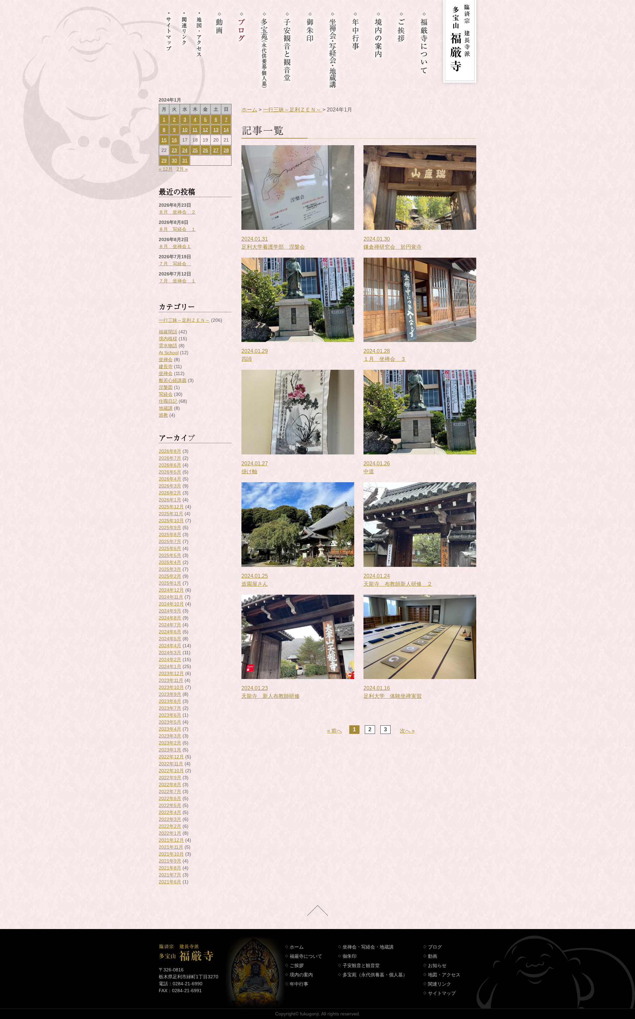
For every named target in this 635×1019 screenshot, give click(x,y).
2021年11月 (171, 847)
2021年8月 (170, 867)
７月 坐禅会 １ (177, 280)
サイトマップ (442, 993)
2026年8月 (170, 451)
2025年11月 (171, 513)
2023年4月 (170, 729)
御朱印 (350, 956)
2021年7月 (170, 874)
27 (216, 150)
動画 (432, 956)
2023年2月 (170, 742)
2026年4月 (170, 479)
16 (174, 140)
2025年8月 (170, 534)
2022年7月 (170, 791)
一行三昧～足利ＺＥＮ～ (184, 320)
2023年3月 (170, 736)
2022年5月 (170, 805)
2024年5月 (170, 638)
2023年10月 (171, 687)
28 (226, 150)
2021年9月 (170, 861)
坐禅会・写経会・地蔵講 (368, 947)
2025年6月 (170, 548)
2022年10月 (171, 770)
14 (226, 129)
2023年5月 (170, 722)
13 (216, 129)
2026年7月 (170, 458)
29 (164, 160)
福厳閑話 (168, 331)
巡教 (163, 415)
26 (205, 150)
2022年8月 (170, 784)
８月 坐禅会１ (175, 246)
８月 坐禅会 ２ (177, 212)
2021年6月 (170, 881)
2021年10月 (171, 854)
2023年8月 (170, 701)
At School (169, 352)
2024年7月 (170, 624)
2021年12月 (171, 840)
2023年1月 (170, 749)
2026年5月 (170, 472)
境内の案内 (301, 974)
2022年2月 (170, 826)
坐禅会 (166, 359)
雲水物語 (168, 345)
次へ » (407, 731)
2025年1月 (170, 583)
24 (185, 150)
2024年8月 (170, 617)
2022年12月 (171, 756)
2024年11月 (171, 597)
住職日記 (168, 401)
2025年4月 (170, 562)
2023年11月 (171, 680)
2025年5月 (170, 555)
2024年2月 (170, 659)
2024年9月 (170, 611)
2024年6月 (170, 631)
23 (174, 150)
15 (164, 140)
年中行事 (299, 984)
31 (185, 160)
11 (194, 129)
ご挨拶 (297, 965)
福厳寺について (306, 956)
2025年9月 (170, 527)
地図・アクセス (444, 974)
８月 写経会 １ (177, 229)
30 (174, 160)
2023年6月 (170, 715)
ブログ (435, 947)
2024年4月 (170, 645)
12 (205, 129)
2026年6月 (170, 465)
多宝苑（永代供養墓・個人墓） (375, 974)
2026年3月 (170, 485)
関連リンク (439, 984)
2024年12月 (171, 590)
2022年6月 (170, 798)
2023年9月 (170, 694)
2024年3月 (170, 652)
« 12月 (166, 169)
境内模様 (168, 338)
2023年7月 (170, 708)
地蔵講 (166, 408)
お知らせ (437, 965)
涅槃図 (166, 387)
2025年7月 (170, 541)
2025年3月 (170, 569)
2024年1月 (170, 666)
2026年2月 (170, 492)
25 (195, 150)
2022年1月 (170, 833)
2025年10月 (171, 520)
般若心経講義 (173, 380)
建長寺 (166, 366)
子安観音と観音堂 (361, 965)
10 (185, 129)
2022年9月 (170, 777)
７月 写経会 (175, 263)
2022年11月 (171, 763)
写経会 (166, 394)
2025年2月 (170, 576)
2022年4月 (170, 812)
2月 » (182, 169)
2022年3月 (170, 819)
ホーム (249, 109)
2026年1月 (170, 499)
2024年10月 (171, 604)
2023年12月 (171, 673)
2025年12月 (171, 506)
